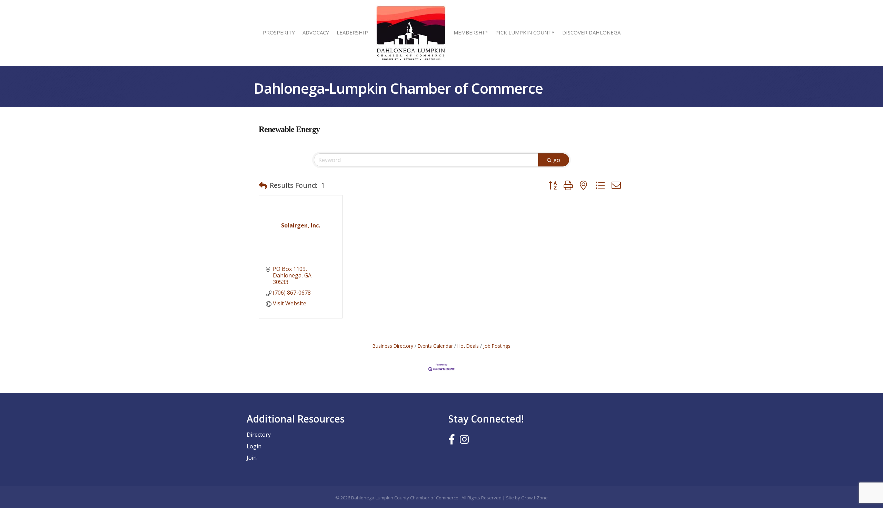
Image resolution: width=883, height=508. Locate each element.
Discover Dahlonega (591, 32)
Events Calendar (435, 346)
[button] (263, 185)
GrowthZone (534, 498)
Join (252, 457)
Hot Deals (468, 346)
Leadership (352, 32)
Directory (259, 434)
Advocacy (315, 32)
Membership (471, 32)
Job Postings (496, 346)
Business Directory (393, 346)
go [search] (556, 160)
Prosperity (279, 32)
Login (254, 446)
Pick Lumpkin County (525, 32)
